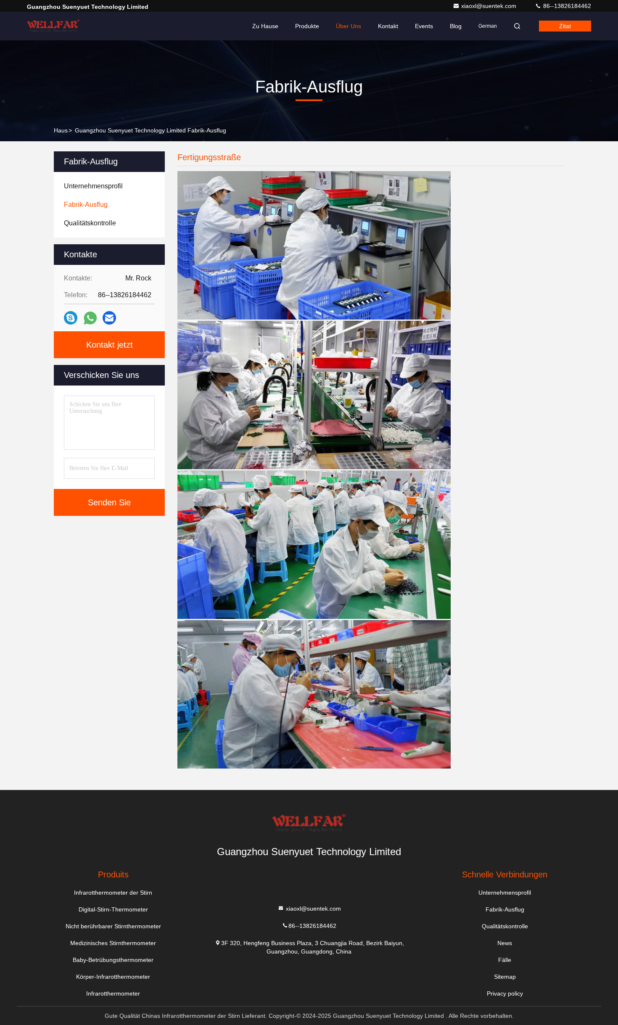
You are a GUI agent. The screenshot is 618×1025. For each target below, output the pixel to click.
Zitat (565, 26)
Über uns (348, 26)
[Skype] (70, 317)
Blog (456, 26)
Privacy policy (505, 993)
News (504, 943)
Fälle (504, 959)
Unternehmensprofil (504, 892)
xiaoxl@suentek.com (489, 6)
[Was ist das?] (90, 318)
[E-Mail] (109, 317)
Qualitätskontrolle (505, 926)
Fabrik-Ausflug (505, 909)
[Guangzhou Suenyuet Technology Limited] (53, 26)
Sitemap (505, 976)
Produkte (307, 26)
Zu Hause (265, 26)
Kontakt (388, 26)
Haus (61, 130)
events (424, 26)
